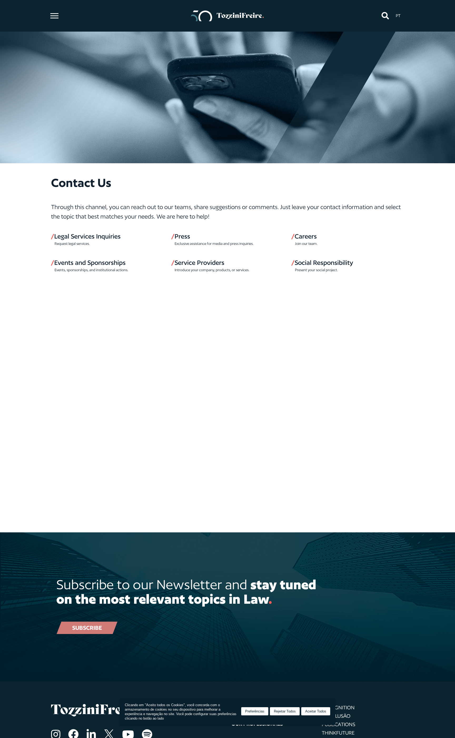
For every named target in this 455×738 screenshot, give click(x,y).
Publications (338, 724)
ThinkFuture (338, 733)
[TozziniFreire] (227, 16)
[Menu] (54, 15)
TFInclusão (336, 716)
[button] (385, 16)
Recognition (338, 707)
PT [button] (398, 15)
